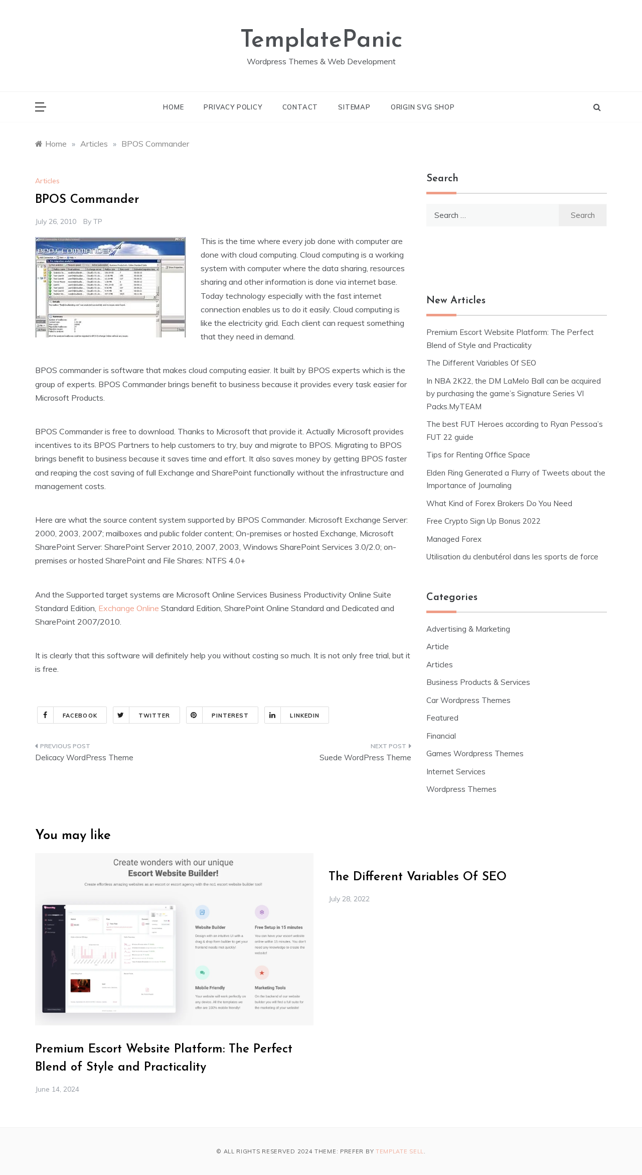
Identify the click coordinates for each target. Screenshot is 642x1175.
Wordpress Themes (461, 789)
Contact (300, 107)
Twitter (154, 715)
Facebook (80, 715)
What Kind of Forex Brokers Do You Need (499, 503)
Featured (442, 718)
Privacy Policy (233, 107)
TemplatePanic (321, 41)
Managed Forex (454, 539)
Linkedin (304, 715)
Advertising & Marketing (468, 629)
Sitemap (354, 107)
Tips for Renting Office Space (479, 454)
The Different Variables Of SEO (481, 363)
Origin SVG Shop (423, 107)
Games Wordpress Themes (475, 753)
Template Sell (400, 1151)
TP (97, 221)
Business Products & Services (478, 682)
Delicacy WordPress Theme (84, 757)
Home (173, 107)
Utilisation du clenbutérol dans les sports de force (512, 556)
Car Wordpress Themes (468, 700)
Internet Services (456, 771)
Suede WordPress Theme (365, 757)
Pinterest (230, 715)
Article (437, 646)
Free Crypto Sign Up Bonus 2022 (483, 521)
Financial (441, 736)
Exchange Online (128, 608)
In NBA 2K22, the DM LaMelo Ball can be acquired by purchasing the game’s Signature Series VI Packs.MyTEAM (513, 393)
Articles (47, 180)
